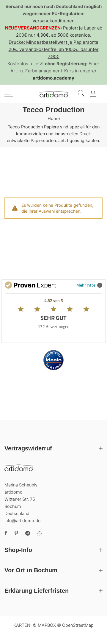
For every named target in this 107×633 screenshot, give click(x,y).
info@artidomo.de (22, 520)
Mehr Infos (86, 285)
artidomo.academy (53, 78)
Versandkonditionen (53, 21)
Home (54, 118)
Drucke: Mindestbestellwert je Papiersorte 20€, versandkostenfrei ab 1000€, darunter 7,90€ (54, 49)
